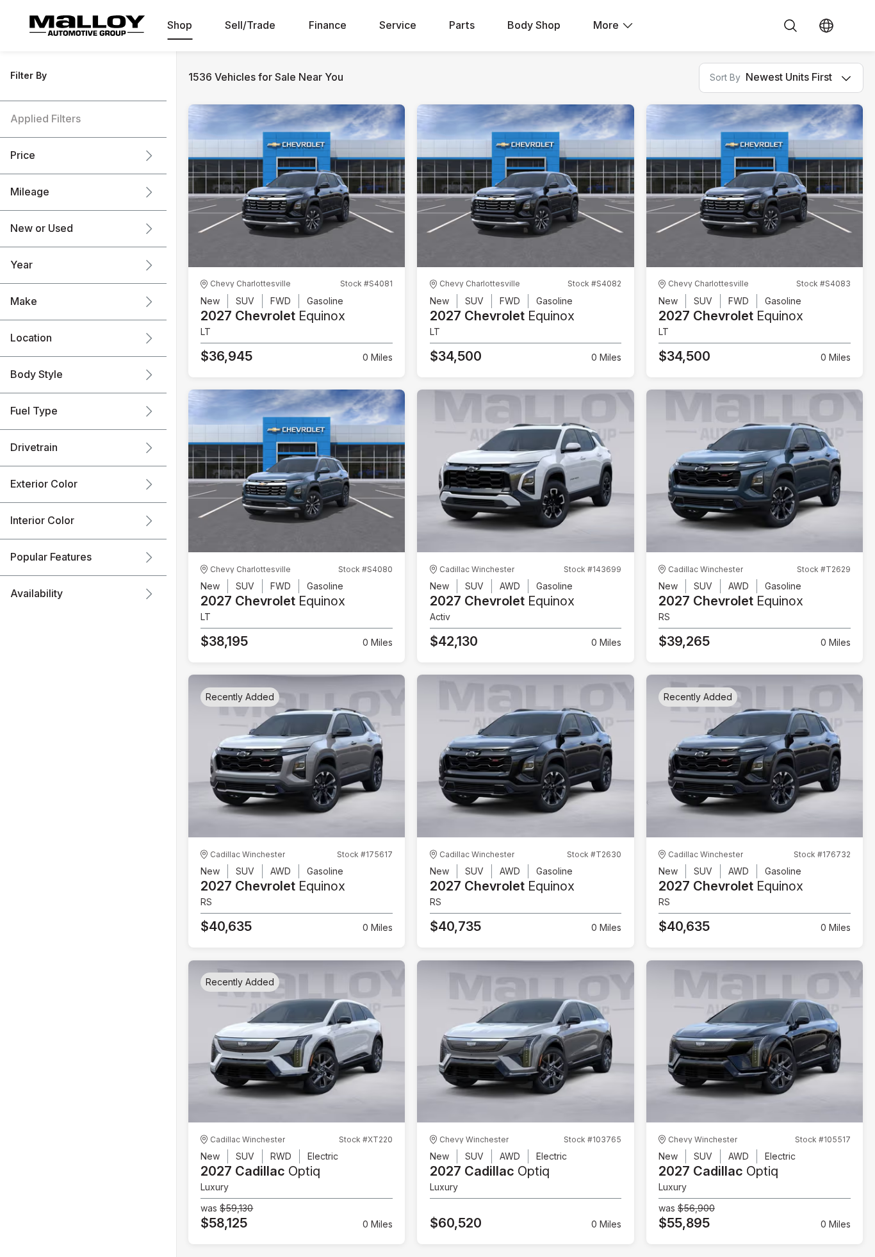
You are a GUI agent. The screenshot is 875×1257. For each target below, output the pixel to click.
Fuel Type (34, 411)
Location (31, 338)
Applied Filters (45, 119)
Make (23, 302)
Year (21, 265)
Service (397, 25)
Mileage (29, 192)
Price (22, 155)
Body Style (36, 375)
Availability (36, 594)
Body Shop (533, 25)
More (606, 25)
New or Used (41, 228)
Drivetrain (34, 448)
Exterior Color (44, 484)
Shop (179, 25)
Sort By (725, 77)
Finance (328, 25)
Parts (462, 25)
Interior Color (42, 521)
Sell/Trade (250, 25)
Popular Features (51, 557)
